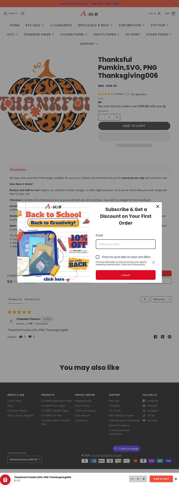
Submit (125, 275)
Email (99, 235)
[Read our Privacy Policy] (153, 262)
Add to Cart (161, 478)
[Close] (157, 206)
